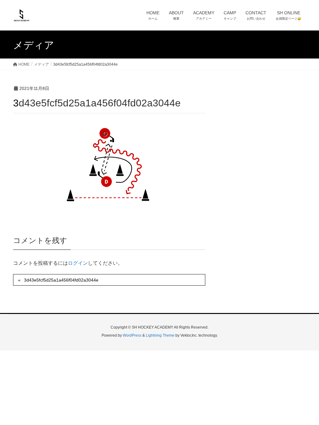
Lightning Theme (160, 335)
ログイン (78, 263)
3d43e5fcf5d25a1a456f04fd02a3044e (61, 280)
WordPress (132, 335)
